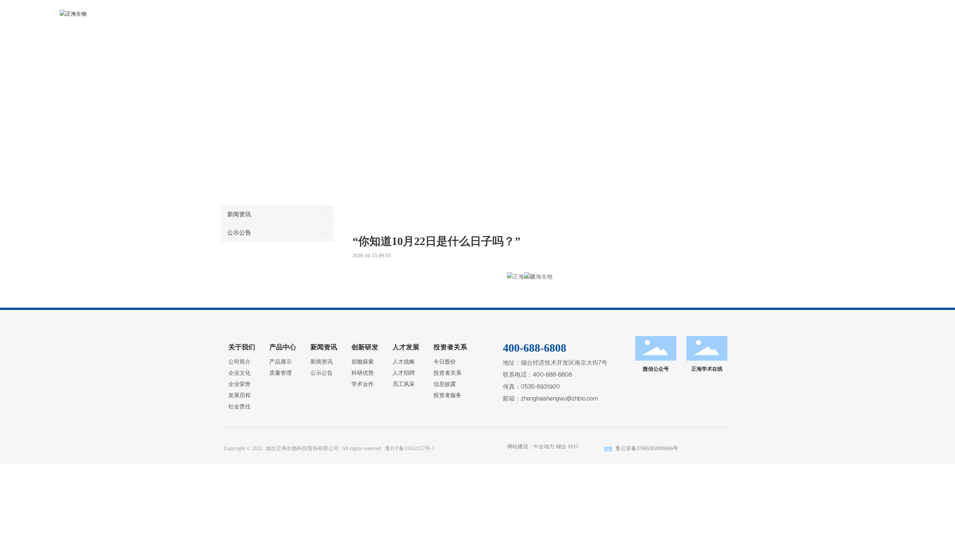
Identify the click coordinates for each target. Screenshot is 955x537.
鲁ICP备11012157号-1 (410, 448)
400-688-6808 (552, 374)
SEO (573, 446)
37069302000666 (654, 448)
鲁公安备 (626, 448)
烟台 (561, 446)
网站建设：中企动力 (529, 446)
